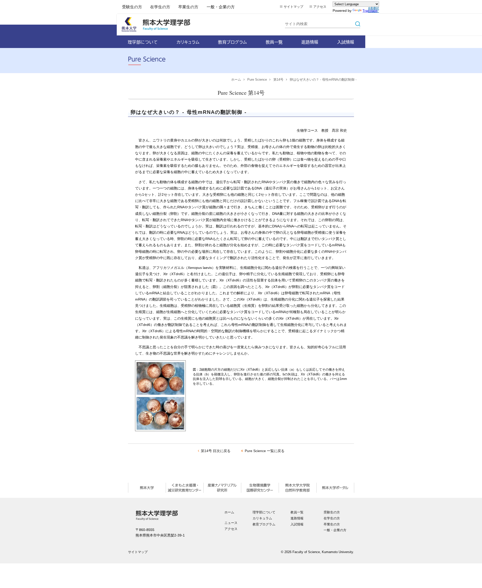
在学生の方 (160, 7)
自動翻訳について (373, 10)
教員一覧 (297, 512)
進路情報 (297, 518)
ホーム (236, 79)
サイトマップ (293, 7)
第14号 (278, 79)
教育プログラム (264, 524)
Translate (370, 11)
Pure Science (257, 79)
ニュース (230, 523)
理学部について (264, 512)
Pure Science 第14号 (241, 92)
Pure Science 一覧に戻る (264, 451)
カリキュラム (262, 518)
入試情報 (297, 524)
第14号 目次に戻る (215, 451)
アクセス (319, 7)
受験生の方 (132, 7)
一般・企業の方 (221, 7)
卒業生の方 (188, 7)
